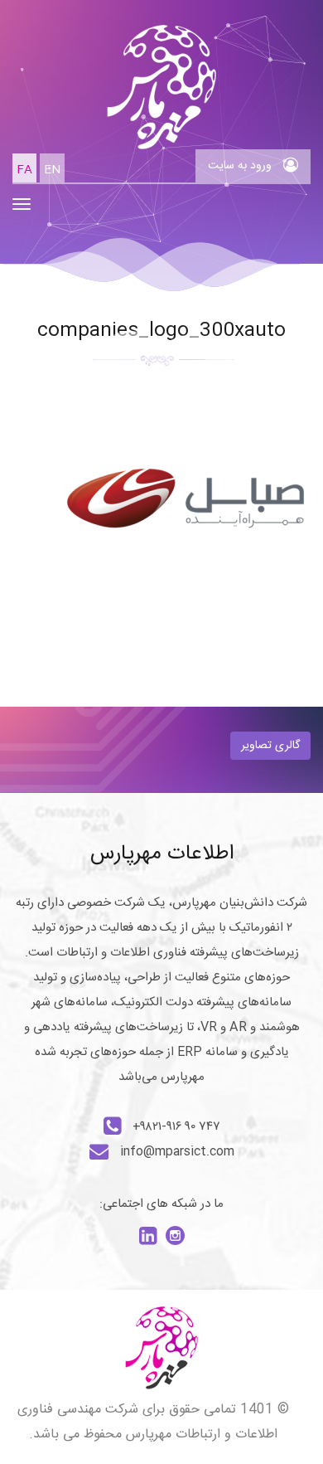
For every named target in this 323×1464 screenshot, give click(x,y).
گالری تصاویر (270, 746)
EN (52, 170)
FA (24, 170)
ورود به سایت (241, 166)
